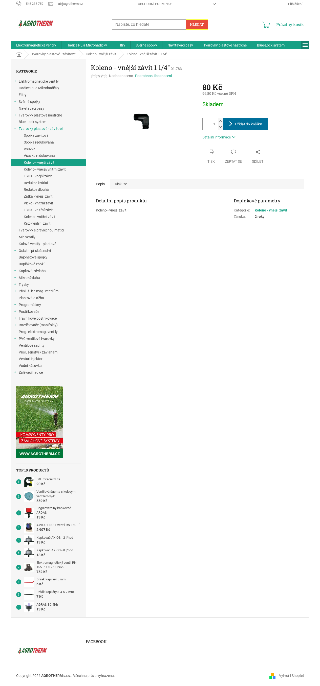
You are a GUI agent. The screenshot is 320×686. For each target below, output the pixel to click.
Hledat (197, 24)
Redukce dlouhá (36, 189)
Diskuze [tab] (121, 184)
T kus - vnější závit (38, 176)
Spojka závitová (36, 135)
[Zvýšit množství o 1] (220, 121)
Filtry (23, 95)
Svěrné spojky (29, 102)
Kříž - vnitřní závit (37, 223)
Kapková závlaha (32, 271)
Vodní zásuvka (30, 366)
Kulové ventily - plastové (37, 244)
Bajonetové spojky (33, 257)
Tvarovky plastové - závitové (41, 129)
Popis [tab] (100, 184)
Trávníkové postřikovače (38, 318)
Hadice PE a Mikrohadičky (39, 88)
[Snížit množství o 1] (220, 127)
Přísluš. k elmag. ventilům (38, 291)
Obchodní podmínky (155, 4)
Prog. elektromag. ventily (38, 332)
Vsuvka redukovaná (39, 156)
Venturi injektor (30, 359)
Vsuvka (29, 149)
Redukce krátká (36, 183)
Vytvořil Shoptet (291, 675)
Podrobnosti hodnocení (153, 76)
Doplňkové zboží (31, 264)
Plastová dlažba (31, 298)
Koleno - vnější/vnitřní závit (45, 169)
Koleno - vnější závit (39, 162)
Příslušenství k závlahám (38, 352)
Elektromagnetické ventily (39, 81)
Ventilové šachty (32, 345)
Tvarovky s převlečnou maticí (41, 230)
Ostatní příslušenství (35, 251)
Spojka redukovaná (39, 142)
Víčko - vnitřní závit (38, 203)
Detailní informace (216, 137)
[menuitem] (36, 45)
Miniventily (27, 237)
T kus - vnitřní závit (38, 210)
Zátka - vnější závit (38, 196)
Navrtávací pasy (31, 108)
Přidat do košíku (248, 124)
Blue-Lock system (32, 122)
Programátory (30, 305)
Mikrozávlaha (29, 278)
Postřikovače (29, 312)
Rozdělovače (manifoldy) (38, 325)
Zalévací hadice (31, 372)
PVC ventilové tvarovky (37, 339)
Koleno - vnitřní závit (39, 217)
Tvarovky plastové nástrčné (40, 115)
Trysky (24, 284)
